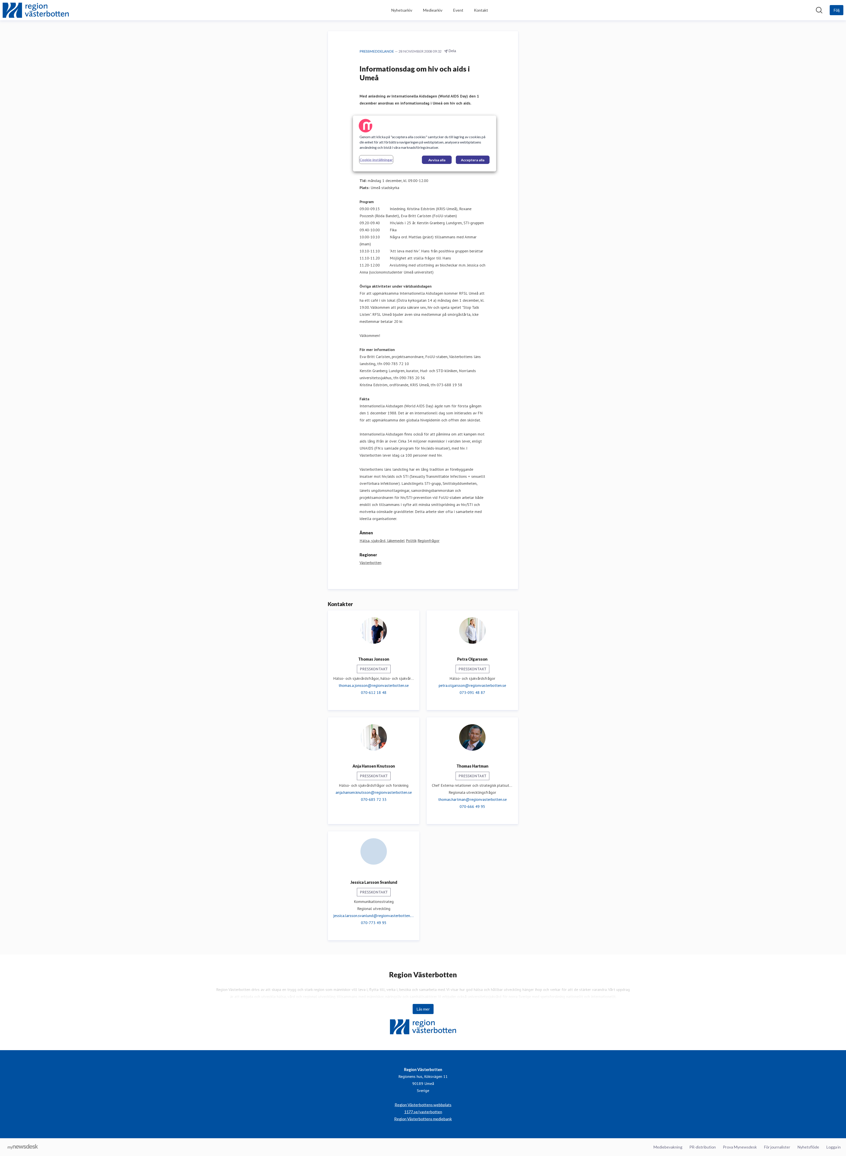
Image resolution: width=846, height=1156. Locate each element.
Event (458, 10)
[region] (424, 143)
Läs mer (423, 1009)
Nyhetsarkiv (401, 10)
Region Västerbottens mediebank (423, 1118)
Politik (411, 540)
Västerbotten (370, 562)
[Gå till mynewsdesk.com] (22, 1147)
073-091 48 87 (472, 692)
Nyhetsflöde (808, 1147)
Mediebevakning (667, 1147)
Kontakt (481, 10)
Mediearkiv (432, 10)
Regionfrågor (428, 540)
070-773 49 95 (373, 922)
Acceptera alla (472, 160)
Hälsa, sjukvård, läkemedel (382, 540)
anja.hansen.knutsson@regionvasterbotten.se (374, 792)
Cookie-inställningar (376, 160)
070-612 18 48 (373, 692)
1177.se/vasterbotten (423, 1111)
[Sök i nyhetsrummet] (819, 10)
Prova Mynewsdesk (740, 1147)
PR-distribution (702, 1147)
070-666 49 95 (472, 806)
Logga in (833, 1147)
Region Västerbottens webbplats (423, 1104)
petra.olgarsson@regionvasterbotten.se (472, 685)
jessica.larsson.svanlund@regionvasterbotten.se (373, 915)
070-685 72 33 (373, 799)
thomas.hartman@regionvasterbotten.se (472, 799)
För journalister (777, 1147)
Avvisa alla (436, 160)
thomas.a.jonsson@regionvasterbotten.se (374, 685)
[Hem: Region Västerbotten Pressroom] (36, 10)
